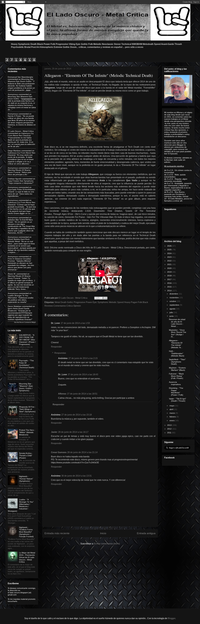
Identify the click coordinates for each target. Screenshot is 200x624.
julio (171, 312)
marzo (173, 413)
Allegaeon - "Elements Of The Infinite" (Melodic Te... (176, 343)
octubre (173, 301)
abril (172, 409)
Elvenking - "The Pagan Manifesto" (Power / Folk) (176, 391)
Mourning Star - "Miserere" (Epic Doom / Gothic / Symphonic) (26, 387)
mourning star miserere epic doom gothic (20, 80)
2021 (169, 264)
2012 (169, 429)
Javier (54, 432)
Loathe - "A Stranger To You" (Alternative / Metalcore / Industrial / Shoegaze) (21, 505)
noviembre (174, 297)
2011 (169, 433)
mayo (172, 406)
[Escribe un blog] (98, 298)
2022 (169, 261)
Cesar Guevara (58, 452)
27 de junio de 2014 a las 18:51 (82, 394)
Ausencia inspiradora (175, 383)
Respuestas (60, 353)
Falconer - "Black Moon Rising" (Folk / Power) (176, 376)
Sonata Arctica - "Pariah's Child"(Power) (26, 455)
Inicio (103, 533)
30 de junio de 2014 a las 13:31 (76, 476)
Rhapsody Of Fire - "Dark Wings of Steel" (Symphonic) (27, 409)
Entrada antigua (146, 533)
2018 (169, 276)
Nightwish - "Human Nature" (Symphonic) (26, 478)
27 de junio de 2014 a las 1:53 (75, 323)
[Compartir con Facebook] (103, 298)
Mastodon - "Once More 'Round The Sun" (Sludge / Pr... (177, 333)
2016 (169, 283)
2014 (169, 291)
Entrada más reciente (57, 533)
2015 (169, 287)
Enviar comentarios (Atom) (107, 543)
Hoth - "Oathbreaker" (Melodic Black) (176, 353)
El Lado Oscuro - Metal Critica (21, 131)
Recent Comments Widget (27, 322)
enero (172, 420)
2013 (169, 425)
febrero (173, 417)
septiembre (175, 305)
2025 (169, 249)
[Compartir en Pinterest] (106, 298)
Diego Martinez (14, 151)
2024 (169, 253)
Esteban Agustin (15, 179)
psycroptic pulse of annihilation (21, 189)
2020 (169, 268)
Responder (56, 347)
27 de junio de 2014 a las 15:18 (76, 415)
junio (172, 316)
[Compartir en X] (100, 298)
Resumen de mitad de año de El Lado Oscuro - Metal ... (177, 322)
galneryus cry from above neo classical (21, 134)
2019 (169, 272)
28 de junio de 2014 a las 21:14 (82, 452)
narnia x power (14, 116)
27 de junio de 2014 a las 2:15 (83, 358)
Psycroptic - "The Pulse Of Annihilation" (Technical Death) (26, 363)
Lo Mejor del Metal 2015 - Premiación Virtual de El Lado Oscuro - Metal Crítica (27, 557)
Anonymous (13, 94)
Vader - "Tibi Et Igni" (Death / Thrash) (177, 400)
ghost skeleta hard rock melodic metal (19, 240)
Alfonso (62, 394)
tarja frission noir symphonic (20, 181)
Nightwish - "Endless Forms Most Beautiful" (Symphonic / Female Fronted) (26, 532)
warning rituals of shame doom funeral (19, 171)
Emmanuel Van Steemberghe (20, 77)
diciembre (174, 294)
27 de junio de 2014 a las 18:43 (83, 374)
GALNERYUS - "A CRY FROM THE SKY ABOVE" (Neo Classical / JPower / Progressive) (27, 339)
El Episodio (173, 154)
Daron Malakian (14, 306)
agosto (173, 309)
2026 (169, 246)
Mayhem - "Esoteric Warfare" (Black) (177, 369)
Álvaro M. (12, 274)
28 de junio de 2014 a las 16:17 (73, 432)
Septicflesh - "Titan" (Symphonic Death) (177, 361)
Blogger (171, 618)
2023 (169, 257)
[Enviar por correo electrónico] (95, 298)
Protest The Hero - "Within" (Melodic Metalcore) (27, 432)
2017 (169, 279)
